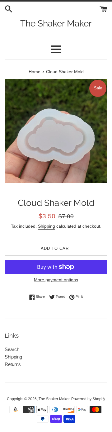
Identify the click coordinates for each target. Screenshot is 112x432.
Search (12, 349)
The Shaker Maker (56, 23)
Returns (13, 364)
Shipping (46, 226)
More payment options (56, 279)
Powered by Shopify (88, 399)
